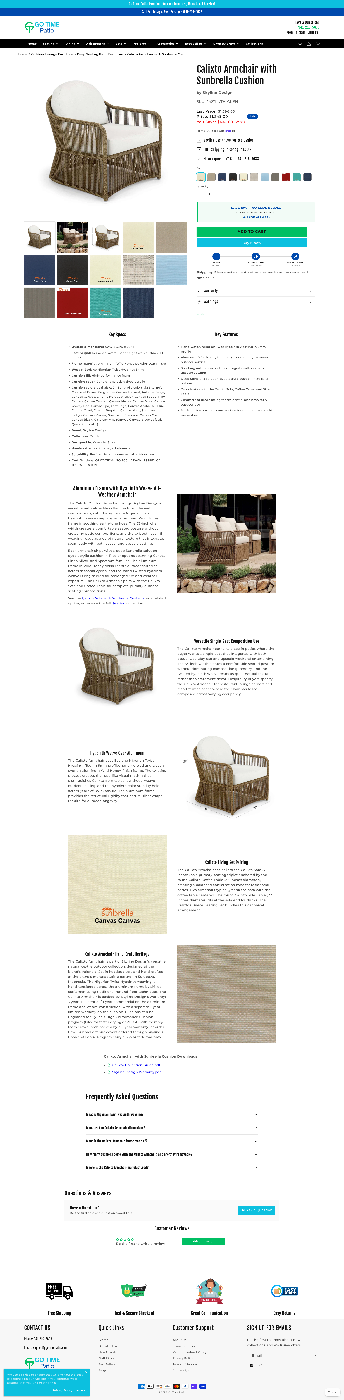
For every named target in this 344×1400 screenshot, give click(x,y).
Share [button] (205, 314)
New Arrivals (108, 1352)
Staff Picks (106, 1358)
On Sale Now (108, 1346)
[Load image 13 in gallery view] (105, 302)
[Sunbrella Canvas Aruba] (297, 177)
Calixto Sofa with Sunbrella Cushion (113, 598)
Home (32, 43)
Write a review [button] (203, 1241)
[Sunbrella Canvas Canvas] (201, 177)
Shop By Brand (224, 43)
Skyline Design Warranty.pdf (136, 1072)
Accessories (166, 43)
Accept (81, 1390)
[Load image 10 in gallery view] (171, 270)
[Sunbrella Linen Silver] (254, 177)
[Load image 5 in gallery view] (171, 237)
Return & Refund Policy (190, 1352)
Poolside (140, 43)
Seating (49, 43)
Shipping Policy (184, 1346)
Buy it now (251, 243)
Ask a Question (259, 1210)
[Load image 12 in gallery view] (72, 302)
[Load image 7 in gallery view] (72, 270)
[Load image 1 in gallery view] (39, 237)
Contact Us (181, 1370)
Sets (119, 43)
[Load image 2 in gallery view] (72, 237)
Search (104, 1340)
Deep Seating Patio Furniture (100, 54)
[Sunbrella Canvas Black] (233, 177)
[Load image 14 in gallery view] (138, 302)
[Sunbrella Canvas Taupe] (211, 177)
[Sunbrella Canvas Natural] (243, 177)
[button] (300, 43)
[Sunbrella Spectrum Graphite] (275, 177)
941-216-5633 (309, 27)
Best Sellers (194, 43)
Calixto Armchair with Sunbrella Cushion (159, 54)
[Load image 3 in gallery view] (105, 237)
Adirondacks (96, 43)
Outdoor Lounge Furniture (52, 54)
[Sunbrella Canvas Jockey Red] (286, 177)
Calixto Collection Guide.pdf (136, 1065)
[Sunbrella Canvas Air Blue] (265, 177)
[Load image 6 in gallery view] (39, 270)
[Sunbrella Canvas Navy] (222, 177)
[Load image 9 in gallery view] (138, 270)
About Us (179, 1340)
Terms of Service (185, 1364)
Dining (71, 43)
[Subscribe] (314, 1355)
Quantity (203, 186)
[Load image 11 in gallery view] (39, 302)
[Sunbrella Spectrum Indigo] (307, 177)
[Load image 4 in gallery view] (138, 237)
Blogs (103, 1370)
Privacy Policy (183, 1358)
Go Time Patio (176, 1392)
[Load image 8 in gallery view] (105, 270)
